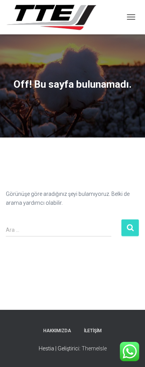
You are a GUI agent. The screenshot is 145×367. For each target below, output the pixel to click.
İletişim (93, 330)
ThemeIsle (94, 348)
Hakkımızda (57, 330)
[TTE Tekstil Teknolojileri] (54, 17)
